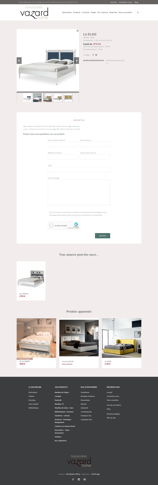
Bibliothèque (33, 408)
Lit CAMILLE (23, 294)
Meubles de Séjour (62, 392)
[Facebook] (73, 479)
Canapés (58, 396)
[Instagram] (78, 479)
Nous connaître (113, 400)
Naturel (83, 404)
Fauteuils (58, 400)
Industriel (84, 408)
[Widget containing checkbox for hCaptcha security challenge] (64, 225)
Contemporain (86, 412)
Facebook (93, 55)
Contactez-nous (113, 396)
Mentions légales (113, 414)
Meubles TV (59, 404)
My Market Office (73, 474)
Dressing (32, 400)
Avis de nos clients (114, 405)
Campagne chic (86, 419)
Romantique (85, 400)
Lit (107, 63)
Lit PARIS (108, 361)
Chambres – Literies (62, 416)
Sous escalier (34, 404)
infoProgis (95, 474)
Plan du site (111, 418)
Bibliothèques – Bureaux (64, 412)
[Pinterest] (84, 479)
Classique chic (86, 416)
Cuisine (31, 396)
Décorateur (33, 392)
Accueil (109, 392)
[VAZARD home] (79, 460)
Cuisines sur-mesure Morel (65, 426)
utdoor (58, 437)
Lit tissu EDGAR (68, 361)
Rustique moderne (88, 396)
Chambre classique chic (115, 60)
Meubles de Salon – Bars (64, 408)
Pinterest (96, 55)
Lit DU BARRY (24, 361)
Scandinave (85, 392)
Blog (108, 409)
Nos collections (60, 441)
